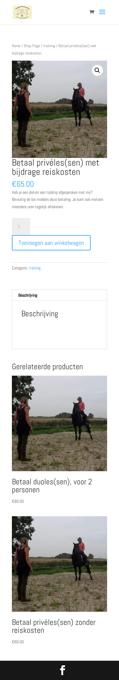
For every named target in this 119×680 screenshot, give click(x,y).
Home (16, 45)
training (49, 45)
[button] (97, 70)
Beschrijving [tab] (27, 295)
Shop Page (32, 45)
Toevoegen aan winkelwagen (51, 243)
